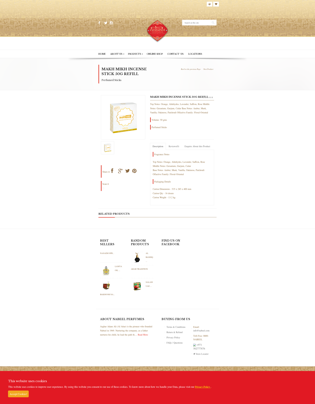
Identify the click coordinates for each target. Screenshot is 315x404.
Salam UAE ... (149, 283)
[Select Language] (209, 4)
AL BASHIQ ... (149, 256)
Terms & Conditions (176, 326)
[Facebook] (100, 23)
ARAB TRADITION (139, 268)
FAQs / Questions (175, 342)
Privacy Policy (173, 336)
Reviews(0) (174, 145)
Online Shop (146, 54)
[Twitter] (106, 23)
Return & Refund (175, 331)
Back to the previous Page (191, 68)
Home (101, 54)
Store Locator (202, 353)
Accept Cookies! (18, 394)
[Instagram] (112, 23)
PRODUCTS (130, 53)
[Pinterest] (135, 171)
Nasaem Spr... (107, 252)
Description (158, 145)
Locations (180, 54)
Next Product (208, 68)
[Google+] (121, 171)
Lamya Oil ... (118, 267)
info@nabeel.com (201, 329)
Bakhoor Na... (107, 293)
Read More (143, 334)
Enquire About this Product (197, 145)
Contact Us (164, 54)
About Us (114, 53)
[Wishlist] (216, 4)
